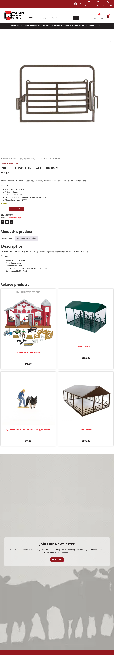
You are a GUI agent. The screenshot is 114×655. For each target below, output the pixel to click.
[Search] (76, 18)
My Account (99, 19)
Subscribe (57, 559)
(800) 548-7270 (108, 6)
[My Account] (99, 14)
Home (3, 159)
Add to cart (16, 208)
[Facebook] (75, 3)
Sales (98, 6)
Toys (20, 159)
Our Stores (89, 6)
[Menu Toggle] (31, 18)
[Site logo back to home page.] (14, 15)
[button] (110, 41)
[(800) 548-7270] (108, 2)
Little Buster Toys (9, 163)
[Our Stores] (89, 2)
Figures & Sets (28, 159)
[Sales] (98, 2)
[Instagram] (80, 3)
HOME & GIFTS (11, 159)
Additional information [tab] (26, 238)
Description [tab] (7, 238)
